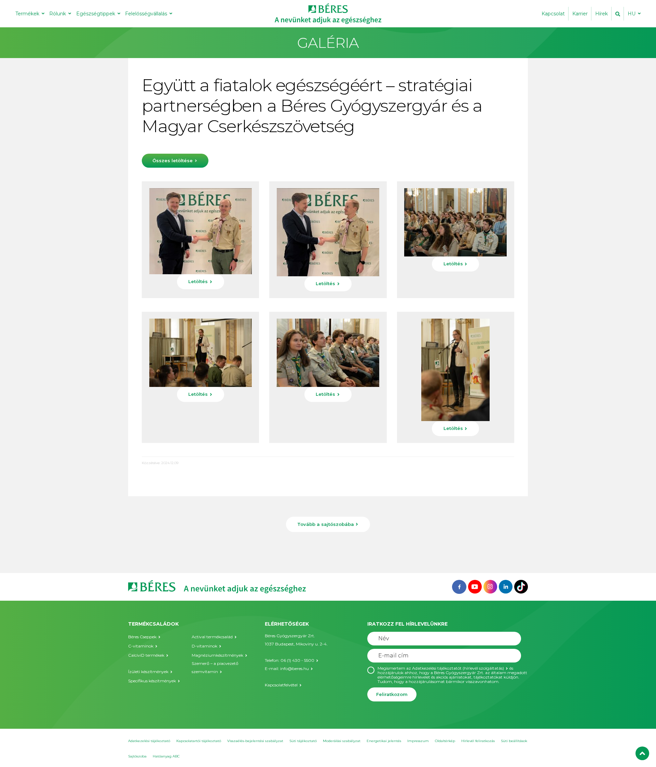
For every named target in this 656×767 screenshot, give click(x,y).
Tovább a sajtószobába (325, 524)
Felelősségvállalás (146, 14)
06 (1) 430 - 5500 (297, 660)
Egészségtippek (95, 14)
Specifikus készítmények (152, 680)
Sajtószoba (137, 756)
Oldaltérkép (445, 741)
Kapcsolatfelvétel (281, 684)
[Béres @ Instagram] (490, 586)
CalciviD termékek (146, 655)
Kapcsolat (553, 14)
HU (632, 14)
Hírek (601, 14)
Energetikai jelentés (384, 741)
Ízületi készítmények (148, 671)
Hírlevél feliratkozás (478, 741)
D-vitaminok (204, 646)
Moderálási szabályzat (341, 741)
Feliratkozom (392, 694)
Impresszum (418, 741)
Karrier (580, 14)
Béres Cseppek (142, 636)
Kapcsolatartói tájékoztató (198, 741)
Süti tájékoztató (303, 741)
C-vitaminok (140, 646)
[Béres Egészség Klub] (459, 586)
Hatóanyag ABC (166, 756)
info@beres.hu (294, 668)
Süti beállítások (514, 741)
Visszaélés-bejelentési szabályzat (255, 741)
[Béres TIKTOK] (521, 586)
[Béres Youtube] (475, 586)
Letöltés (198, 281)
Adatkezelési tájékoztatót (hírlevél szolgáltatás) (458, 668)
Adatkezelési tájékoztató (149, 741)
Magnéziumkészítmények (217, 655)
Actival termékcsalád (212, 636)
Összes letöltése (172, 160)
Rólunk (57, 14)
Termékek (27, 14)
